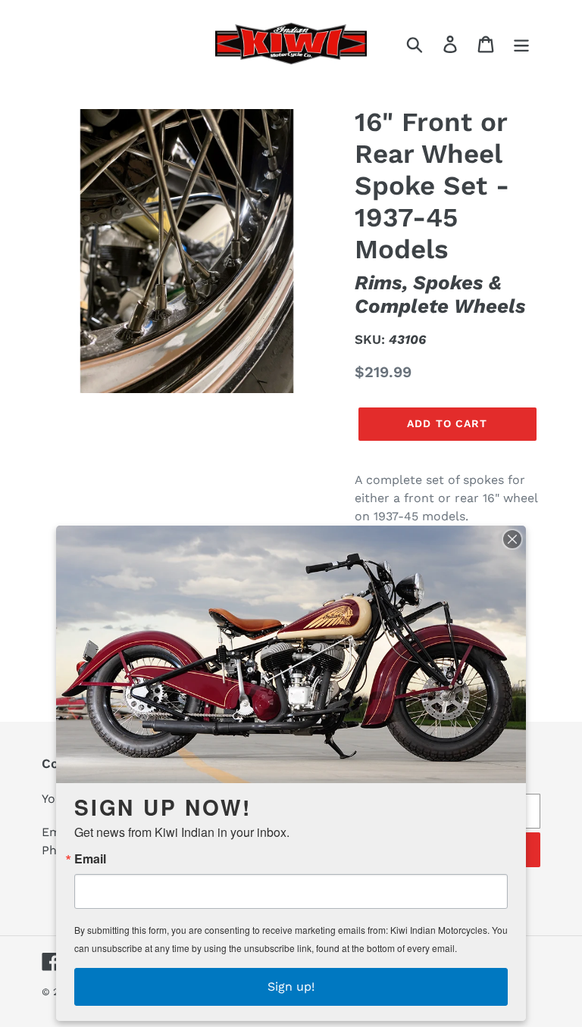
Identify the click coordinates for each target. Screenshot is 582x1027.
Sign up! (291, 986)
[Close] (512, 539)
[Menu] (522, 44)
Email (90, 859)
